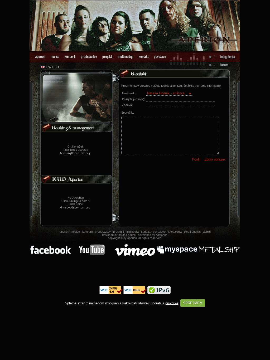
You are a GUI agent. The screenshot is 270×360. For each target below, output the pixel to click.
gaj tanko (161, 234)
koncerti (87, 231)
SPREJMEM (192, 303)
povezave (159, 231)
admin (207, 231)
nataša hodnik (127, 234)
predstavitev (103, 231)
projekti (117, 231)
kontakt (146, 231)
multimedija (132, 231)
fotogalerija (175, 231)
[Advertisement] (135, 271)
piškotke (171, 303)
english (196, 231)
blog (186, 231)
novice (75, 231)
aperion (64, 231)
